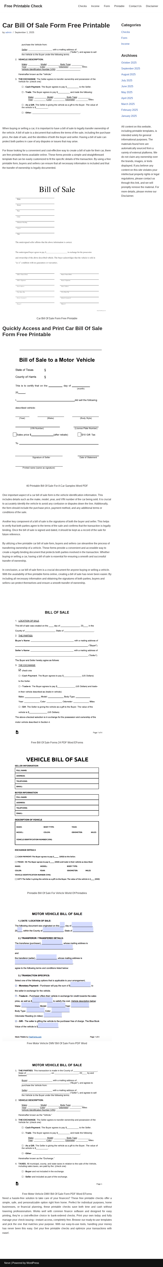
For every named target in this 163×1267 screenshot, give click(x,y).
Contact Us (135, 6)
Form (107, 6)
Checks (82, 6)
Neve (7, 1263)
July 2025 (126, 80)
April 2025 (127, 98)
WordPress (32, 1263)
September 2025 (130, 68)
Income (95, 6)
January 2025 (129, 116)
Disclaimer (152, 6)
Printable (119, 6)
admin (8, 32)
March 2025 (128, 104)
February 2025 (129, 110)
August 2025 (128, 74)
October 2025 (129, 62)
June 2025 (127, 86)
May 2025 (126, 92)
